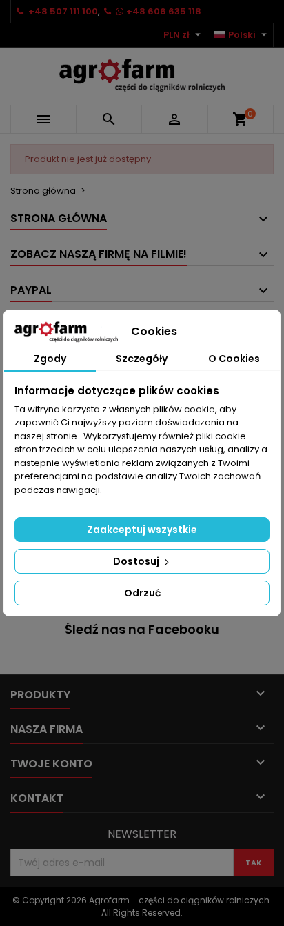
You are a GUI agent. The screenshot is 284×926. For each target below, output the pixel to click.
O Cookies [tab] (234, 358)
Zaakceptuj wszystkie (142, 529)
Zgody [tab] (50, 358)
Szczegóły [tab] (142, 358)
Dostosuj (137, 561)
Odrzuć (142, 593)
